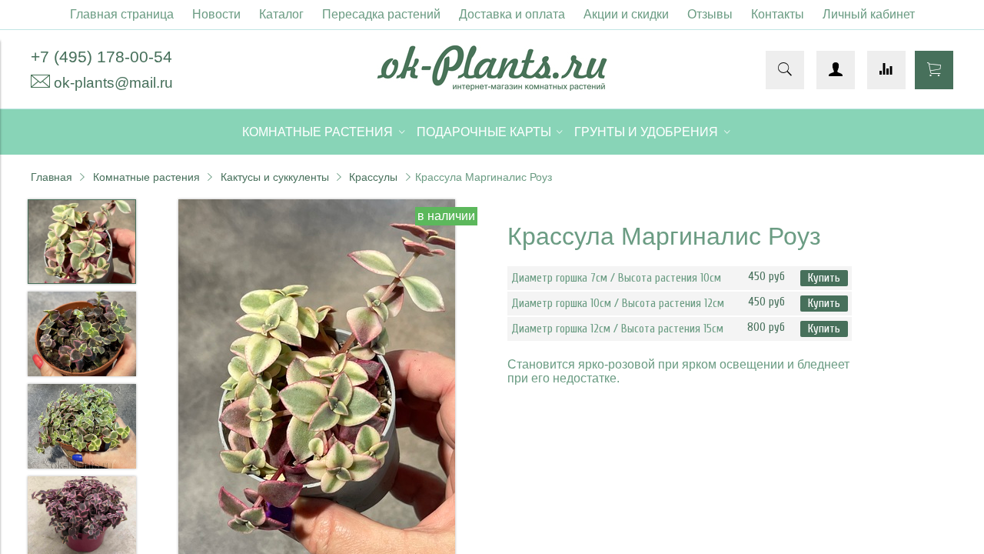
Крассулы (373, 177)
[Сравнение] (886, 70)
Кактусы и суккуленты (275, 177)
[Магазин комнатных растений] (492, 86)
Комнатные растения (146, 177)
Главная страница (122, 14)
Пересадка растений (381, 14)
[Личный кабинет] (835, 70)
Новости (216, 14)
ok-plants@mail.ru (113, 83)
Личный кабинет (869, 14)
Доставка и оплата (512, 14)
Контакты (777, 14)
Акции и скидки (626, 14)
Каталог (281, 14)
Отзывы (710, 14)
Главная (51, 177)
